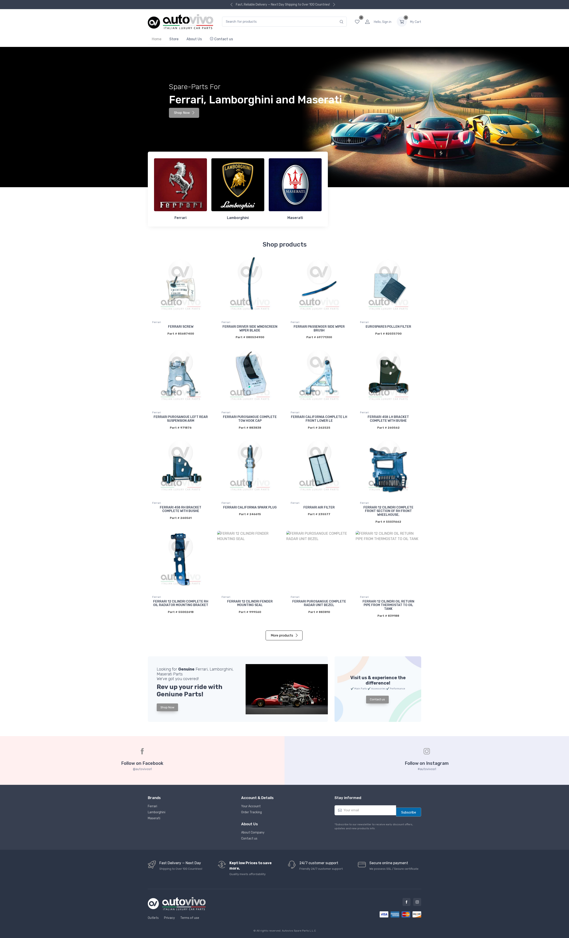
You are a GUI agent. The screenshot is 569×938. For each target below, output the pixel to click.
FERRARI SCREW (180, 327)
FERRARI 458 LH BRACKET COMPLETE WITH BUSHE (388, 419)
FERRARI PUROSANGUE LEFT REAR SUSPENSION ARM (181, 419)
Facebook (407, 902)
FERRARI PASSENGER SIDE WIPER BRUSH (319, 328)
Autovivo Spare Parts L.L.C (299, 930)
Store (173, 39)
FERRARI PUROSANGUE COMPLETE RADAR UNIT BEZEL (319, 603)
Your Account (251, 806)
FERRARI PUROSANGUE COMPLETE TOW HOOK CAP (250, 419)
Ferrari (156, 322)
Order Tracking (251, 812)
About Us (194, 39)
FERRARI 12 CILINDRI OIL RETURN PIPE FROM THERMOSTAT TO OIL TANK (388, 605)
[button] (287, 689)
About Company (252, 832)
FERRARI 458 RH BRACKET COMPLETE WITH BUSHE (180, 509)
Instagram (417, 902)
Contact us (223, 39)
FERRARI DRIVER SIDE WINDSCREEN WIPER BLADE (249, 328)
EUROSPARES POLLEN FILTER (388, 327)
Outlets (153, 918)
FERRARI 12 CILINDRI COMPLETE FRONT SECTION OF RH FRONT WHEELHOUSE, (388, 511)
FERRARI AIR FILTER (319, 507)
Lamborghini (156, 812)
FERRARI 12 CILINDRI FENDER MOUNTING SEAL (250, 603)
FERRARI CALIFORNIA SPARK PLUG (250, 507)
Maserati (154, 818)
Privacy (169, 918)
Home (156, 39)
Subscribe (408, 812)
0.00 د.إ (415, 22)
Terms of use (189, 918)
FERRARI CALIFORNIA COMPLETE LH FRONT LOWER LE (319, 419)
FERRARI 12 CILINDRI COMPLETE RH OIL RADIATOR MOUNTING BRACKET (180, 603)
